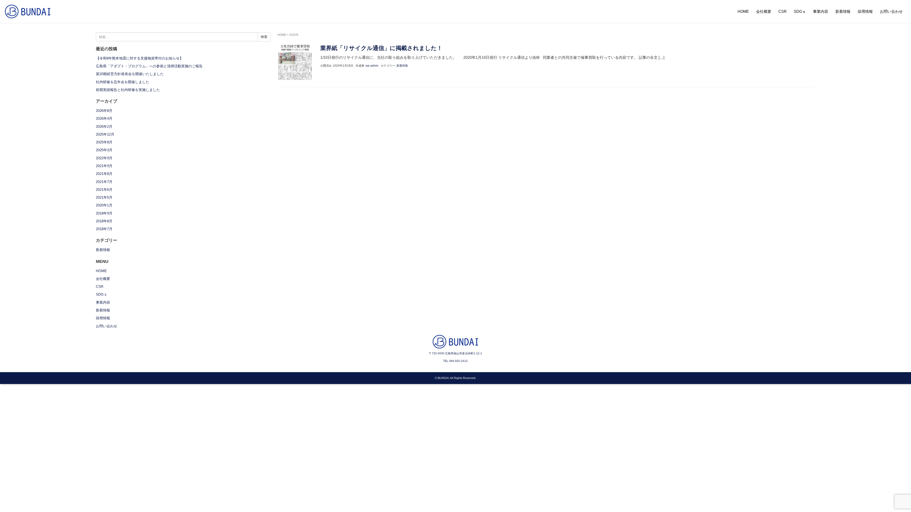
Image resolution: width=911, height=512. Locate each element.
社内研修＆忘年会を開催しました (122, 82)
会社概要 (763, 11)
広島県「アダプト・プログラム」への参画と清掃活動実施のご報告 (149, 66)
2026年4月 (104, 118)
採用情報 (865, 11)
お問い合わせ (891, 11)
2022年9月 (104, 158)
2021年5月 (104, 197)
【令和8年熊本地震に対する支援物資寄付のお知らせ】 (139, 58)
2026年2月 (104, 126)
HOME (743, 11)
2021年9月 (104, 166)
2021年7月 (104, 182)
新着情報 (843, 11)
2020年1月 (104, 205)
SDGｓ (800, 11)
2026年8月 (104, 111)
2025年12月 (105, 134)
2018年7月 (104, 229)
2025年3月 (104, 150)
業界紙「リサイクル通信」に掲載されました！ (381, 48)
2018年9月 (104, 213)
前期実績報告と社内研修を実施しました (128, 90)
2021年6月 (104, 190)
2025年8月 (104, 142)
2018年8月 (104, 221)
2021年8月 (104, 174)
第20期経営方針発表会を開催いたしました (130, 74)
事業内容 (820, 11)
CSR (782, 11)
